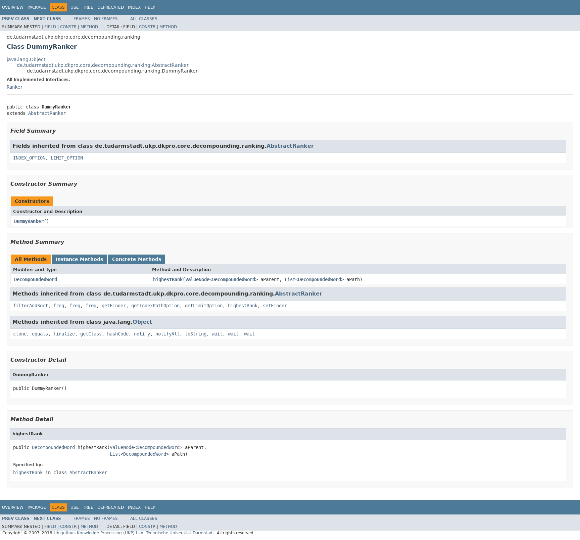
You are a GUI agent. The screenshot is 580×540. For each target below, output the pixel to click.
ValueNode (197, 279)
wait (217, 333)
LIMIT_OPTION (67, 158)
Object (142, 322)
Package (37, 7)
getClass (91, 333)
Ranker (15, 87)
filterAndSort (30, 305)
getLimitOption (204, 305)
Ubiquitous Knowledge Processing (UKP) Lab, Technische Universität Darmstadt (134, 533)
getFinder (114, 305)
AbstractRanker (47, 113)
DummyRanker (29, 221)
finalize (64, 333)
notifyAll (167, 333)
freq (58, 305)
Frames (82, 18)
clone (20, 333)
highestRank (168, 279)
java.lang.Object (26, 59)
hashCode (118, 333)
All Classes (143, 18)
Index (134, 7)
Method (89, 27)
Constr (68, 27)
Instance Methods (79, 259)
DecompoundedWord (35, 279)
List (290, 279)
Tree (88, 7)
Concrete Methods (136, 259)
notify (142, 333)
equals (40, 333)
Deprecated (110, 7)
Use (74, 7)
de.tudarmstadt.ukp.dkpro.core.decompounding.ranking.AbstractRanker (103, 65)
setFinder (275, 305)
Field (50, 27)
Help (150, 7)
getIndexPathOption (155, 305)
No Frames (106, 18)
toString (195, 333)
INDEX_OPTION (29, 158)
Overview (12, 7)
